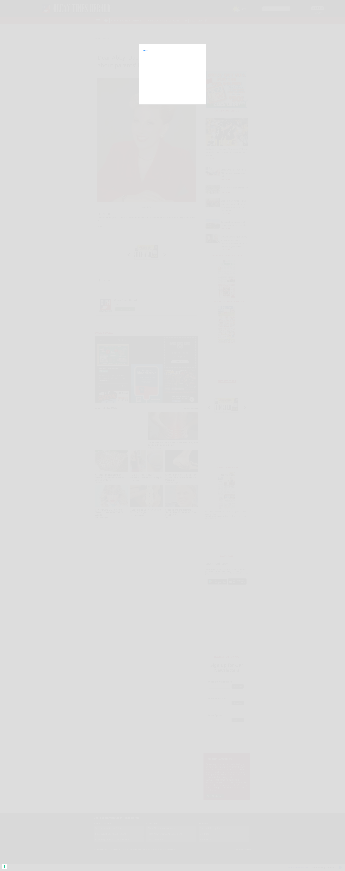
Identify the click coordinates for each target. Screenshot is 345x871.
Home (145, 50)
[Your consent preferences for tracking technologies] (4, 866)
